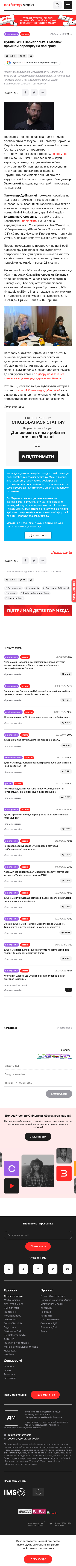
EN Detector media (15, 1335)
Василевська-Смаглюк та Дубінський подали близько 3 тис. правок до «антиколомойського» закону (38, 693)
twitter (7, 1370)
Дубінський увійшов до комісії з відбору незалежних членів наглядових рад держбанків (38, 899)
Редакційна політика (52, 1296)
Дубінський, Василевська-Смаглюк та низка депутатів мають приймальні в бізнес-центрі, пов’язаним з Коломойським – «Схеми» (34, 665)
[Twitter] (34, 92)
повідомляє (59, 154)
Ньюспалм (10, 1350)
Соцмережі (13, 1361)
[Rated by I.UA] (52, 1513)
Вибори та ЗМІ (13, 1331)
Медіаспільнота (13, 712)
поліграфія (33, 588)
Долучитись (38, 535)
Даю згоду (38, 1559)
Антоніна (9, 1339)
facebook (9, 1366)
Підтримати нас (50, 1319)
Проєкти (10, 1290)
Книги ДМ (46, 1307)
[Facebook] (25, 92)
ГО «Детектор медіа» (16, 1342)
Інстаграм (10, 1378)
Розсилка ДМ (48, 1327)
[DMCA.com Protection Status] (25, 1513)
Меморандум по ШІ (51, 1304)
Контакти (46, 1315)
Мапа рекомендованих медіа (21, 1346)
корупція (12, 593)
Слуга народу (14, 588)
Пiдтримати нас (45, 1394)
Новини (25, 34)
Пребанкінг (10, 1311)
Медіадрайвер (12, 1315)
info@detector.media (19, 1434)
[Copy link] (42, 92)
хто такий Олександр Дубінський (37, 390)
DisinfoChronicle (13, 1323)
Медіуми (9, 1354)
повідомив (29, 221)
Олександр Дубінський (57, 588)
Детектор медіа (13, 1296)
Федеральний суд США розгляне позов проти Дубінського (37, 717)
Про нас (46, 1290)
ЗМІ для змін (11, 1307)
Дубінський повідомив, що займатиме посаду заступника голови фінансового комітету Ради (36, 951)
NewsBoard (10, 1319)
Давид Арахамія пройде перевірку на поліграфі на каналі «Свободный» (36, 816)
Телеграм (9, 1374)
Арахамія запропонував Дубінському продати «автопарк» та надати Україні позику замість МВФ (37, 873)
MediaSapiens (12, 1300)
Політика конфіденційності (56, 1300)
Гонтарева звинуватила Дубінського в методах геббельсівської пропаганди (31, 847)
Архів (43, 1331)
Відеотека (10, 1327)
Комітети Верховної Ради (36, 593)
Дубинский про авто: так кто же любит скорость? (32, 739)
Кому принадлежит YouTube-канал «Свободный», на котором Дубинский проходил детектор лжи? (33, 790)
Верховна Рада (15, 598)
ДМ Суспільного (13, 1304)
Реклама (45, 1311)
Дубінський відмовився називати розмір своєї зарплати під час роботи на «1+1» (37, 764)
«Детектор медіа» (61, 552)
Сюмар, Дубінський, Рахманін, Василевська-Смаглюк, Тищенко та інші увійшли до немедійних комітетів (34, 925)
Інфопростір (11, 34)
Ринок (8, 783)
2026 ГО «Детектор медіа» (23, 1438)
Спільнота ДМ (38, 1136)
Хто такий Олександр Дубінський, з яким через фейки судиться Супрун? (34, 977)
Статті (25, 734)
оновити (65, 1049)
